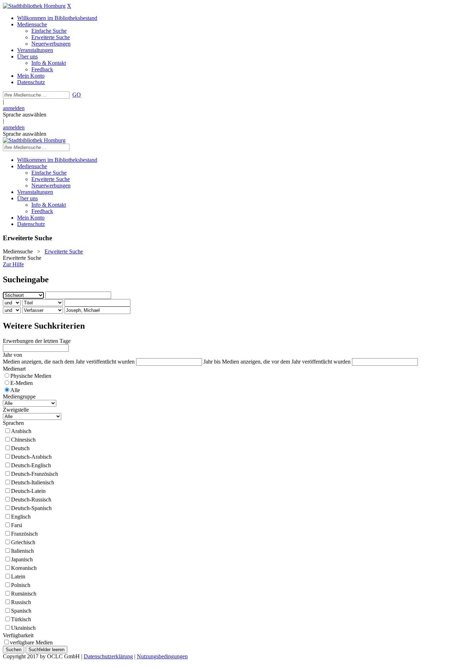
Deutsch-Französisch (34, 474)
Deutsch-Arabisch (31, 457)
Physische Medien (30, 376)
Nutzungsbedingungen (162, 656)
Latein (18, 576)
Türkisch (21, 619)
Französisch (24, 534)
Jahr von (12, 355)
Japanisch (22, 559)
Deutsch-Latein (28, 491)
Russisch (21, 602)
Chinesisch (23, 440)
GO (76, 95)
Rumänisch (23, 594)
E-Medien (21, 383)
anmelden (14, 108)
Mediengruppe (19, 396)
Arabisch (21, 431)
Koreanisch (24, 568)
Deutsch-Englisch (31, 465)
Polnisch (20, 585)
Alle (15, 390)
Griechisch (23, 542)
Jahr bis (212, 362)
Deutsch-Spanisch (31, 508)
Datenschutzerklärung (108, 656)
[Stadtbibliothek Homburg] (34, 6)
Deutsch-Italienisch (32, 482)
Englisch (21, 517)
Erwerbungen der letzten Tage (37, 341)
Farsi (16, 525)
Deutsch (20, 448)
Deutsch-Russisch (31, 499)
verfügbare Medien (31, 642)
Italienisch (22, 551)
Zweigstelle (16, 410)
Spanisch (21, 611)
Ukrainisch (23, 628)
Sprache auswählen (24, 115)
